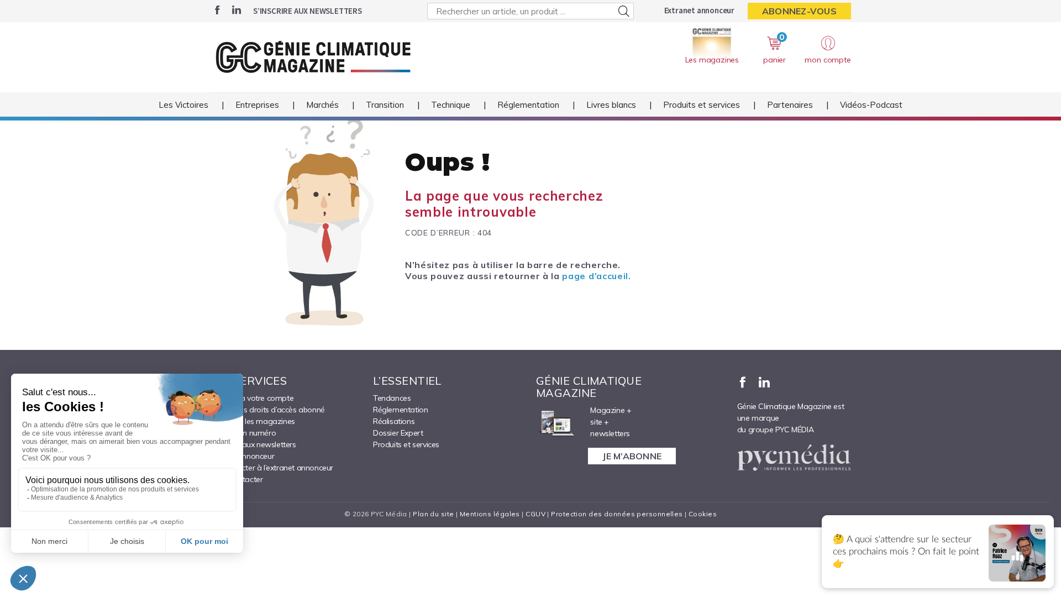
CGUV (535, 514)
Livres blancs (611, 105)
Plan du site (433, 514)
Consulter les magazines (252, 421)
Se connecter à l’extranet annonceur (271, 468)
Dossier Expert (398, 433)
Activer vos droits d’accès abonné (267, 410)
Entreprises (257, 105)
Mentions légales (490, 514)
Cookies (703, 514)
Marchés (322, 105)
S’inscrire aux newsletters (307, 11)
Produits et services (701, 105)
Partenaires (790, 105)
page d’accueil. (596, 275)
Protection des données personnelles (616, 514)
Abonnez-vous (799, 11)
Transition (385, 105)
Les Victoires (183, 105)
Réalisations (393, 421)
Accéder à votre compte (251, 398)
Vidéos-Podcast (871, 105)
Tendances (392, 398)
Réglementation (528, 105)
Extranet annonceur (699, 10)
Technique (450, 105)
